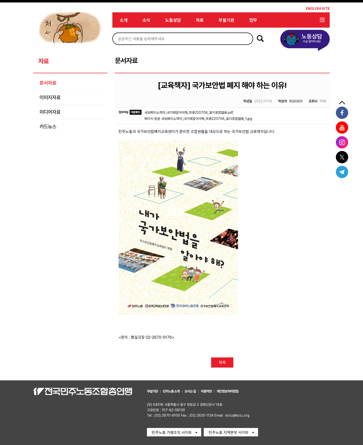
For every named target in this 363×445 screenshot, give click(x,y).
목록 (222, 362)
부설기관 (226, 20)
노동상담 (173, 20)
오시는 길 (190, 391)
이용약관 (206, 391)
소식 (146, 20)
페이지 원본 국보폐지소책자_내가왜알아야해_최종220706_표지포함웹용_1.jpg (198, 119)
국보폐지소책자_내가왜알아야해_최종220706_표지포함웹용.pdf (188, 112)
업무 (253, 20)
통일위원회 (290, 101)
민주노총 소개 (171, 391)
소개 (124, 20)
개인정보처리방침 (227, 391)
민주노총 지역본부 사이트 (229, 432)
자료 (200, 20)
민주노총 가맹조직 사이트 (172, 432)
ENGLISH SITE (318, 9)
